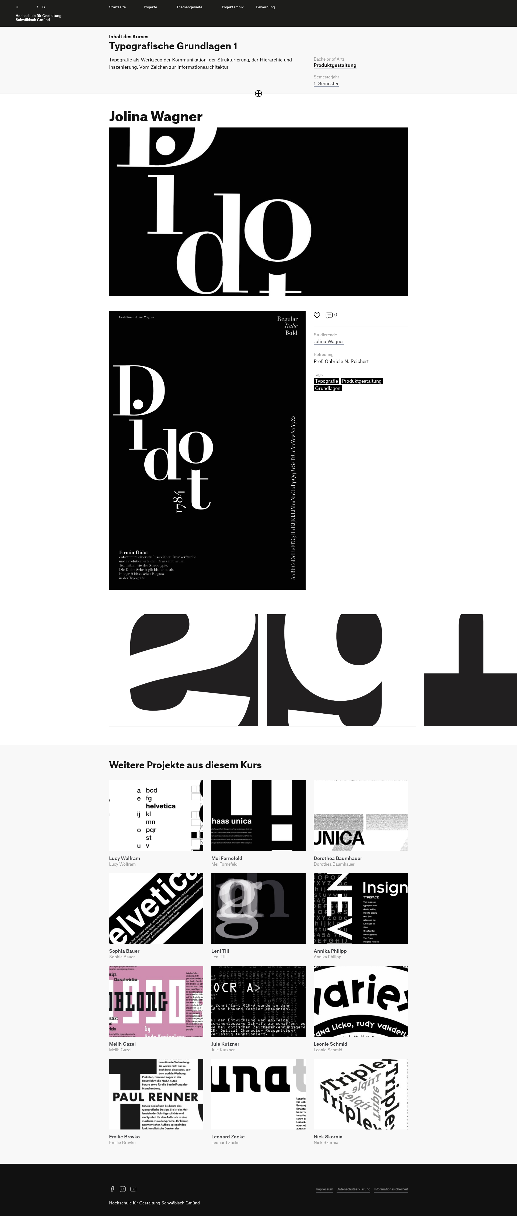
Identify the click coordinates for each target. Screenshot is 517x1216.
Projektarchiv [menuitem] (233, 7)
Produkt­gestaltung (335, 65)
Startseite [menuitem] (117, 7)
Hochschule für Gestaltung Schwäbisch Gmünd (154, 1202)
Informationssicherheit (391, 1189)
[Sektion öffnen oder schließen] (258, 93)
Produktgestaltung (362, 381)
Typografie (326, 381)
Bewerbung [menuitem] (265, 7)
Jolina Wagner (329, 341)
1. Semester (326, 83)
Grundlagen (327, 388)
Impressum (324, 1189)
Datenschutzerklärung (353, 1189)
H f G (38, 13)
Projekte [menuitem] (150, 7)
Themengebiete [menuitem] (189, 7)
